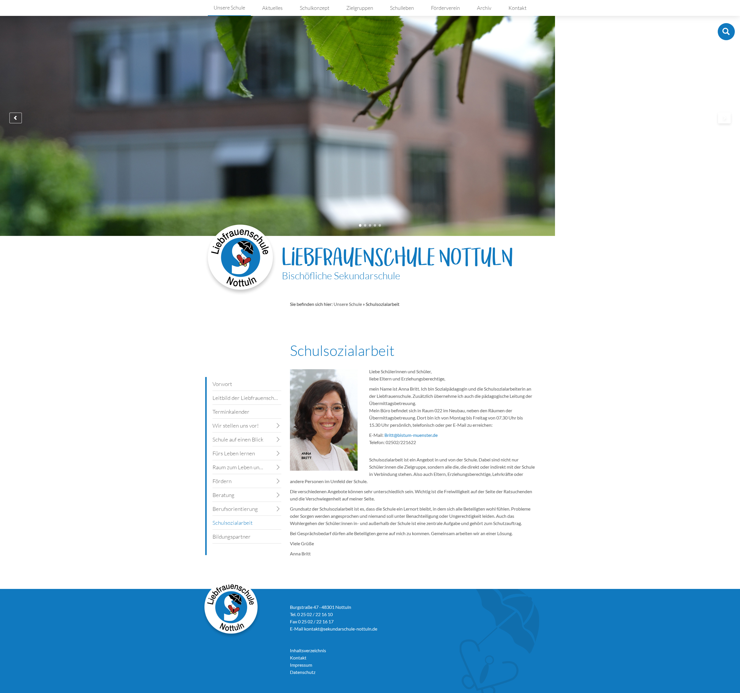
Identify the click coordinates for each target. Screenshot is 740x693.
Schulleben (402, 8)
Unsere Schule (229, 7)
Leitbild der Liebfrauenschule (246, 397)
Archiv (484, 8)
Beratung (223, 494)
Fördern (222, 481)
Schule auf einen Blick (237, 439)
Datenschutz (302, 672)
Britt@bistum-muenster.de (411, 435)
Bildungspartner (231, 536)
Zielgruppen (359, 8)
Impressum (301, 665)
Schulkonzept (314, 8)
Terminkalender (230, 411)
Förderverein (445, 8)
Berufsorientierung (235, 508)
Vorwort (222, 383)
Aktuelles (272, 8)
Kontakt (517, 8)
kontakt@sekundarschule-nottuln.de (340, 628)
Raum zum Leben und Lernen (239, 467)
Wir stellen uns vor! (235, 425)
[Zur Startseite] (240, 259)
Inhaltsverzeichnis (308, 650)
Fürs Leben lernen (233, 453)
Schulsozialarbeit (232, 522)
